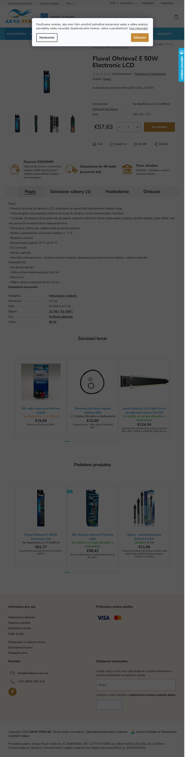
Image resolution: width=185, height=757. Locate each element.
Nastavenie (46, 38)
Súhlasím (140, 38)
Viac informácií (138, 28)
